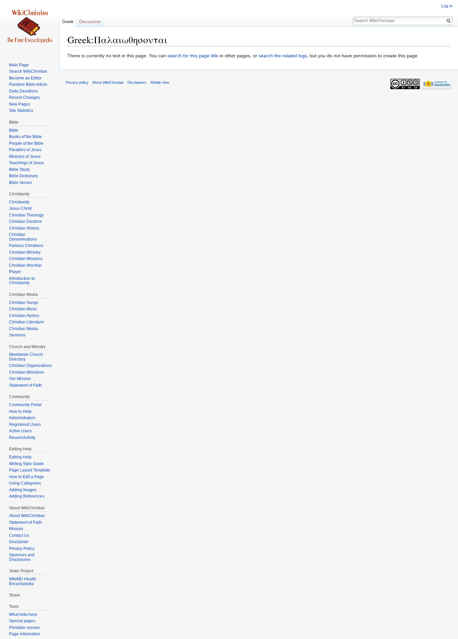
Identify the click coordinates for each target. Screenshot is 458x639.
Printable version (24, 627)
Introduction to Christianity (22, 280)
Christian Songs (23, 302)
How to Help (20, 411)
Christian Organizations (30, 365)
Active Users (20, 431)
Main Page (19, 65)
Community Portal (25, 404)
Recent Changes (24, 97)
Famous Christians (26, 245)
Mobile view (160, 82)
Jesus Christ (20, 208)
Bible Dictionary (23, 176)
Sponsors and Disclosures (22, 557)
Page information (24, 634)
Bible (13, 130)
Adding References (26, 496)
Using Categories (25, 483)
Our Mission (20, 378)
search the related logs (283, 55)
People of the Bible (26, 143)
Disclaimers (137, 82)
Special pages (22, 621)
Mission (16, 528)
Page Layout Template (29, 470)
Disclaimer (18, 541)
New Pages (19, 104)
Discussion (90, 21)
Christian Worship (25, 265)
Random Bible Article (28, 84)
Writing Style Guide (26, 463)
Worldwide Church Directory (26, 357)
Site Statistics (21, 110)
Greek (68, 21)
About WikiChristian (27, 515)
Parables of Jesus (25, 149)
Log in (447, 6)
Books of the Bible (25, 136)
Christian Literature (26, 322)
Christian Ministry (25, 252)
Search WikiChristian (28, 71)
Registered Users (25, 424)
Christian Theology (26, 215)
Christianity (19, 202)
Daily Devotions (23, 91)
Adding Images (23, 490)
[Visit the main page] (29, 27)
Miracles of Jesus (25, 156)
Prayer (15, 271)
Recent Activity (22, 437)
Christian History (24, 228)
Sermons (17, 335)
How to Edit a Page (26, 476)
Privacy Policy (22, 548)
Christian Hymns (24, 315)
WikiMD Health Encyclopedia (22, 581)
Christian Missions (26, 258)
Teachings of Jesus (26, 163)
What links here (23, 614)
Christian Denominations (23, 237)
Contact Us (19, 535)
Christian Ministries (26, 372)
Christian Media (23, 328)
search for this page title (192, 55)
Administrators (22, 418)
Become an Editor (25, 78)
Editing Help (20, 457)
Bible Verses (20, 182)
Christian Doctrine (25, 221)
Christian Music (23, 309)
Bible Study (19, 169)
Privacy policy (77, 82)
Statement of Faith (25, 385)
